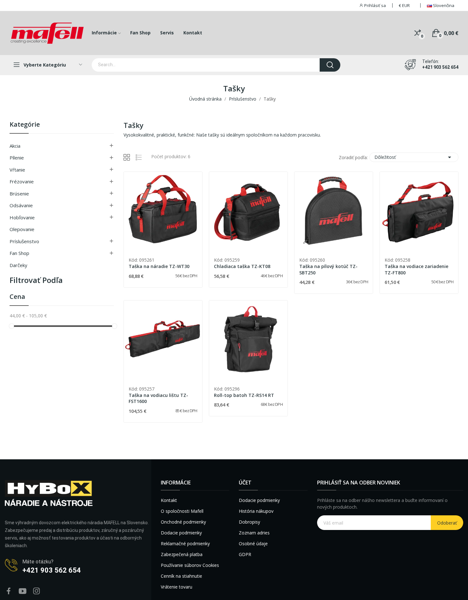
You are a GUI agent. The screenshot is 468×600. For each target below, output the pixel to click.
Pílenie (17, 157)
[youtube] (22, 591)
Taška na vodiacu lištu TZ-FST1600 (158, 398)
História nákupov (256, 511)
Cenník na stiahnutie (181, 576)
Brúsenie (19, 193)
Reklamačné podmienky (185, 543)
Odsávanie (21, 205)
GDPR (245, 554)
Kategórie (25, 125)
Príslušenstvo (24, 241)
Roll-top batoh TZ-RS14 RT (244, 395)
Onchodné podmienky (183, 522)
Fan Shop (19, 253)
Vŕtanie (17, 169)
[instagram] (36, 591)
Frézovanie (22, 181)
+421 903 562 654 (440, 67)
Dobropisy (249, 522)
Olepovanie (22, 229)
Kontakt (169, 500)
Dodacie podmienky (181, 533)
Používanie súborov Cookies (190, 565)
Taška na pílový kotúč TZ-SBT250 (328, 269)
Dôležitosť (413, 157)
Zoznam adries (254, 533)
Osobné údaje (253, 543)
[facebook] (8, 591)
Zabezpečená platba (181, 554)
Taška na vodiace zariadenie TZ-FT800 (416, 269)
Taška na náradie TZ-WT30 (159, 266)
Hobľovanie (22, 217)
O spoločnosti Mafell (182, 511)
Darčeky (18, 265)
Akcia (15, 146)
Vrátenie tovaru (176, 587)
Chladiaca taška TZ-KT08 (242, 266)
